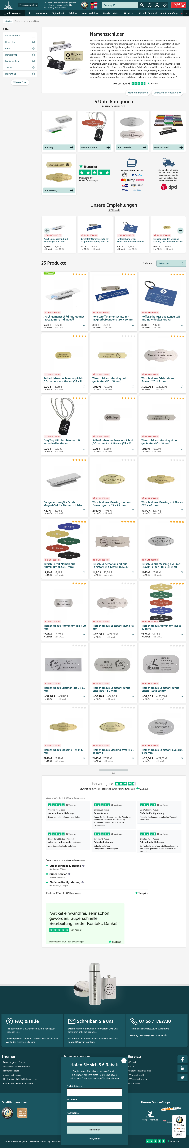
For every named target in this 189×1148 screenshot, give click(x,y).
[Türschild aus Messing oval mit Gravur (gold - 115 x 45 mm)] (112, 479)
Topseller (114, 210)
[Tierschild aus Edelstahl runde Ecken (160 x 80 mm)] (161, 665)
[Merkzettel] (164, 5)
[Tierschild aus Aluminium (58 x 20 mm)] (63, 603)
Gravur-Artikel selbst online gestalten (61, 3)
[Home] (30, 13)
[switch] (179, 1134)
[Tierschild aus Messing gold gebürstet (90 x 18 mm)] (112, 355)
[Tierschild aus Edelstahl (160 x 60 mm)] (63, 665)
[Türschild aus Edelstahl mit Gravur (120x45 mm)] (161, 355)
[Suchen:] (120, 5)
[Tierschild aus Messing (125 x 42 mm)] (63, 727)
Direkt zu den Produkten (166, 92)
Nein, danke (95, 1138)
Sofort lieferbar (12, 35)
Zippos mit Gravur (12, 1075)
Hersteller (10, 42)
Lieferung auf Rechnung (56, 7)
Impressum (134, 1083)
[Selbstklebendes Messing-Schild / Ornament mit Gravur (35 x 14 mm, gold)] (167, 227)
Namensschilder (11, 1070)
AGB (131, 1066)
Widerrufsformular (138, 1079)
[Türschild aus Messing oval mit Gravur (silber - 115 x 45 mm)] (161, 541)
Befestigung (11, 54)
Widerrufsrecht (136, 1075)
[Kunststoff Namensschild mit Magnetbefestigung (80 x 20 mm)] (94, 227)
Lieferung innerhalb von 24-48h (59, 5)
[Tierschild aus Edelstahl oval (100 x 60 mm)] (161, 727)
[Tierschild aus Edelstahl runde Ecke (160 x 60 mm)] (112, 665)
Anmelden (94, 1129)
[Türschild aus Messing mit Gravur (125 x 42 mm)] (161, 479)
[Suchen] (142, 5)
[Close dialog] (124, 1060)
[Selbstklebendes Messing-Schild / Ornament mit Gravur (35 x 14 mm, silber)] (112, 417)
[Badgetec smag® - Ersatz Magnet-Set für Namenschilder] (63, 479)
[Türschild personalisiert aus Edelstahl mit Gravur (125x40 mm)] (112, 541)
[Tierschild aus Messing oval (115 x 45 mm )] (112, 727)
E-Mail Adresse (75, 1086)
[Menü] (184, 1116)
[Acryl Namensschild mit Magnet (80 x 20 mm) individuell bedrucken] (57, 227)
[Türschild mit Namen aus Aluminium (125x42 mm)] (63, 541)
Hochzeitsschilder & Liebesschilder (20, 1079)
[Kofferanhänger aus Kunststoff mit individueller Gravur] (130, 227)
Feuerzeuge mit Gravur (14, 1062)
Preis (7, 48)
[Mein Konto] (157, 5)
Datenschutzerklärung (140, 1070)
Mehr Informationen (138, 92)
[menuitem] (60, 3)
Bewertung (10, 73)
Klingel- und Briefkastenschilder (19, 1083)
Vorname (72, 1099)
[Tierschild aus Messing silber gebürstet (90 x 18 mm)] (161, 417)
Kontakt (133, 1062)
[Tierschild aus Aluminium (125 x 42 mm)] (161, 603)
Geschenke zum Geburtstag (16, 1066)
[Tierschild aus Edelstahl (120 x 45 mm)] (112, 603)
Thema (8, 67)
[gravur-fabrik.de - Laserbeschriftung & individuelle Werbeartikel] (8, 5)
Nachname (73, 1112)
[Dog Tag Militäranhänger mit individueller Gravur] (63, 417)
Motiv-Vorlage (12, 61)
